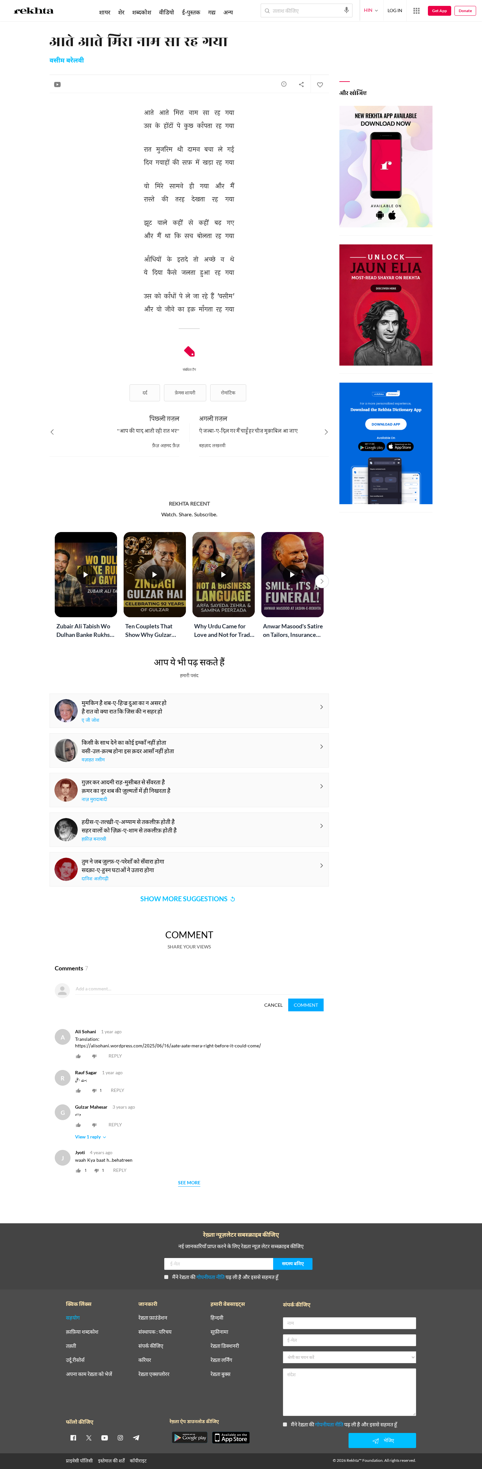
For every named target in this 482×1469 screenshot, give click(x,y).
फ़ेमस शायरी (185, 392)
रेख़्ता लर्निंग (221, 1360)
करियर (144, 1360)
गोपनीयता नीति (210, 1277)
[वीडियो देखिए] (57, 84)
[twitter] (89, 1437)
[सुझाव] (284, 83)
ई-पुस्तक (191, 12)
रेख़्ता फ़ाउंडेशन (152, 1318)
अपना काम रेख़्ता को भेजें (89, 1374)
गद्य (211, 12)
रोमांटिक (228, 392)
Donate (465, 10)
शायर (104, 12)
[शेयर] (301, 84)
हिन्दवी (217, 1318)
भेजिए (389, 1440)
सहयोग (73, 1318)
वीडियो (166, 12)
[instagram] (120, 1437)
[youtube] (104, 1437)
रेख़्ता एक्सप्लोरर (154, 1374)
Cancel (273, 1005)
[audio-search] (346, 10)
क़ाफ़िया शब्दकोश (82, 1332)
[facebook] (73, 1437)
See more (189, 1182)
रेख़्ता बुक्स (221, 1374)
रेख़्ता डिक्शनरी (225, 1346)
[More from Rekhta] (416, 11)
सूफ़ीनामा (219, 1332)
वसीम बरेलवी (67, 61)
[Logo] (34, 11)
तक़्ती (71, 1346)
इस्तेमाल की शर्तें (111, 1460)
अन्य (228, 12)
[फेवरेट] (320, 84)
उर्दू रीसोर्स (75, 1360)
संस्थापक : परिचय (154, 1332)
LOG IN (395, 10)
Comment (306, 1005)
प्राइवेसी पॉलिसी (79, 1460)
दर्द (145, 392)
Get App (439, 10)
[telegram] (136, 1437)
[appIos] (231, 1437)
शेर (121, 12)
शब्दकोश (141, 12)
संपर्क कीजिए (150, 1346)
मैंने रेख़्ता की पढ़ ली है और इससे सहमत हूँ (225, 1277)
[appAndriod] (189, 1437)
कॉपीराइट (138, 1460)
